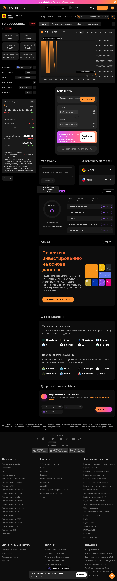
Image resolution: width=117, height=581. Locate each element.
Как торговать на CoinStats (96, 564)
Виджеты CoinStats (90, 490)
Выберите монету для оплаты (77, 149)
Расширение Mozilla (10, 557)
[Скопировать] (30, 67)
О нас (42, 497)
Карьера (43, 475)
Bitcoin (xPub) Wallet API (92, 537)
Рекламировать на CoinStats (51, 479)
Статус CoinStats (92, 575)
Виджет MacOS (8, 553)
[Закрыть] (113, 2)
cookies (47, 573)
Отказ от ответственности (56, 550)
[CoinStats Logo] (10, 7)
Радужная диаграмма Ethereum (95, 482)
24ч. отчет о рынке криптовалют (96, 493)
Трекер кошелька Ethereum (13, 508)
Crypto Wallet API (89, 523)
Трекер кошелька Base (11, 512)
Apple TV (5, 561)
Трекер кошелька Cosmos (12, 504)
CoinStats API (45, 482)
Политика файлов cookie (55, 561)
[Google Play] (77, 450)
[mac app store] (58, 450)
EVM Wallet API (89, 530)
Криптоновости (8, 475)
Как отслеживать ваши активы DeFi (99, 557)
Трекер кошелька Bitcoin (12, 523)
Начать (102, 8)
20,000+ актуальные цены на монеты (98, 504)
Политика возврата (53, 564)
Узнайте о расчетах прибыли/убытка (100, 561)
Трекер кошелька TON (11, 515)
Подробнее (108, 191)
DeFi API (86, 534)
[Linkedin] (67, 440)
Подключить (87, 99)
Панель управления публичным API (54, 490)
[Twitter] (37, 440)
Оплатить (62, 107)
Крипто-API (102, 409)
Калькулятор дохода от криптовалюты (99, 464)
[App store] (40, 450)
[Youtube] (73, 440)
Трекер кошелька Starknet (12, 490)
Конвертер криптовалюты (93, 475)
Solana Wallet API (89, 526)
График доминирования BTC (94, 497)
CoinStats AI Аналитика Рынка (13, 479)
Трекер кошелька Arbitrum (12, 497)
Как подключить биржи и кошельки (99, 553)
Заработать (7, 468)
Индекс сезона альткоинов (94, 501)
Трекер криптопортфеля (12, 464)
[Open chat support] (112, 576)
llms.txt (85, 519)
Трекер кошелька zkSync (12, 493)
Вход (92, 8)
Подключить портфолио (58, 299)
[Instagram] (43, 440)
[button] (30, 67)
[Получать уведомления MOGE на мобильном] (113, 17)
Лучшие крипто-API (74, 407)
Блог (4, 471)
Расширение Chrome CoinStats (14, 550)
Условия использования (54, 553)
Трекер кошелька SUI (10, 526)
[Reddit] (61, 440)
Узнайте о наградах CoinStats (97, 568)
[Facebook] (79, 440)
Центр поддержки (92, 550)
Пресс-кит (44, 471)
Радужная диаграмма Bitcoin (94, 479)
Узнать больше (52, 222)
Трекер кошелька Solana (12, 501)
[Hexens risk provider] (52, 226)
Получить (62, 120)
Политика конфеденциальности (57, 557)
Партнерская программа (12, 482)
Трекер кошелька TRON (11, 519)
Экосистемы (7, 534)
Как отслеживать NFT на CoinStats (99, 572)
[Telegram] (34, 82)
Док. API (43, 486)
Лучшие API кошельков (53, 412)
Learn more (69, 2)
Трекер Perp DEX (9, 530)
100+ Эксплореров (90, 508)
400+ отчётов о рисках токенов (96, 512)
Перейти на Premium (87, 137)
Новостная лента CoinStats (51, 493)
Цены (42, 468)
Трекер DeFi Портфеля (11, 486)
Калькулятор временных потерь (96, 471)
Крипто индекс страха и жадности (97, 486)
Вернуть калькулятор (92, 468)
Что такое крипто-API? (53, 407)
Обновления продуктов (49, 464)
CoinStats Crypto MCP (91, 515)
